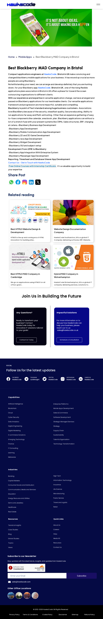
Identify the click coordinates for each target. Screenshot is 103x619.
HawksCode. (50, 74)
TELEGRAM (33, 377)
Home (11, 56)
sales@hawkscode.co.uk (67, 330)
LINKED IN (88, 377)
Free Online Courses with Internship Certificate (32, 166)
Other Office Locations (19, 588)
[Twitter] (44, 379)
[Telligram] (26, 379)
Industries (12, 469)
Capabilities (14, 397)
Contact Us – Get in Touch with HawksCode (29, 162)
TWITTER (51, 377)
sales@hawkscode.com (21, 582)
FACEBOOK (15, 377)
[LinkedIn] (81, 379)
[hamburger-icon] (98, 4)
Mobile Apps (25, 56)
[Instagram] (63, 379)
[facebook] (8, 379)
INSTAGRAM (70, 377)
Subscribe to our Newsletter (22, 556)
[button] (69, 339)
